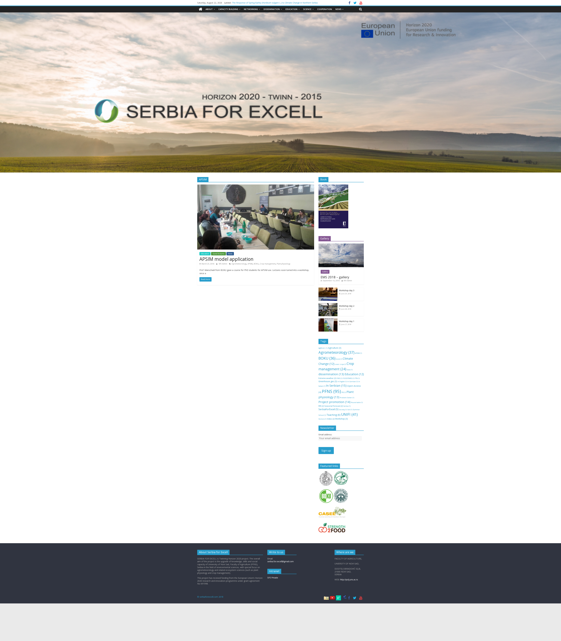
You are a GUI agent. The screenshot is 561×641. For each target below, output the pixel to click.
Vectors (322, 419)
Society (343, 410)
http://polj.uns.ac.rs (349, 579)
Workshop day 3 (346, 290)
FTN (357, 378)
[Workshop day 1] (327, 320)
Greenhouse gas (327, 381)
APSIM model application (226, 259)
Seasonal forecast (333, 406)
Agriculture (334, 347)
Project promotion (334, 402)
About (209, 9)
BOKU (256, 264)
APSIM (250, 264)
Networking (251, 9)
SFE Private (272, 577)
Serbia (346, 406)
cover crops (340, 364)
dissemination (331, 374)
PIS (344, 392)
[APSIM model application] (255, 186)
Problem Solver (347, 398)
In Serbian (336, 385)
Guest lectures (218, 253)
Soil (349, 410)
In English (342, 382)
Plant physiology (283, 264)
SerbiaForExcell (328, 409)
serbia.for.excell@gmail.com (280, 561)
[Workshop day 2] (327, 304)
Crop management (268, 264)
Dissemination (272, 9)
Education (291, 9)
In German (352, 382)
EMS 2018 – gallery (335, 277)
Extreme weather (327, 378)
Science (307, 9)
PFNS (331, 391)
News (338, 9)
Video (331, 418)
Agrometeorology (239, 264)
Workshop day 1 (346, 321)
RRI (321, 406)
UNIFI (349, 414)
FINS (339, 378)
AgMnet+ (323, 348)
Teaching (334, 414)
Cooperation (324, 9)
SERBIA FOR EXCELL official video (248, 3)
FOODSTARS (348, 378)
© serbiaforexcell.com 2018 (210, 596)
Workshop (341, 418)
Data (350, 370)
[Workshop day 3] (327, 289)
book (339, 359)
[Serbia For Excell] (200, 9)
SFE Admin (223, 264)
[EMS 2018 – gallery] (341, 245)
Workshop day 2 (346, 305)
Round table (357, 402)
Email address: (325, 434)
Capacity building (228, 9)
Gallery (325, 271)
